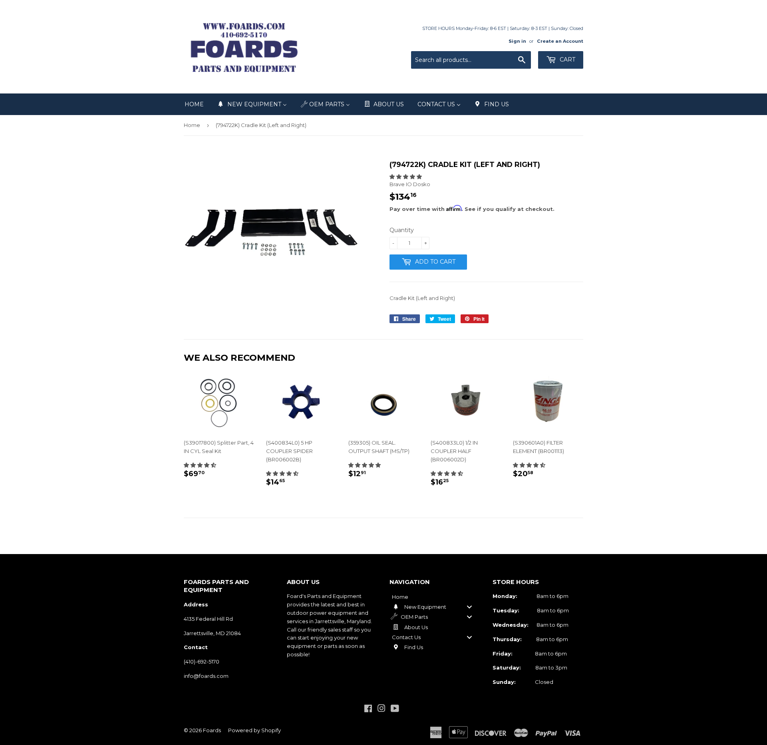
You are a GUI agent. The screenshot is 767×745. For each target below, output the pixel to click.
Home (192, 125)
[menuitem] (194, 104)
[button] (405, 176)
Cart (566, 59)
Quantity (401, 230)
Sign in (517, 41)
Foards (212, 730)
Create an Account (560, 41)
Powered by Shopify (254, 730)
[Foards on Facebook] (368, 709)
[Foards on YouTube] (395, 709)
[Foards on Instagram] (381, 709)
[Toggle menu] (469, 606)
